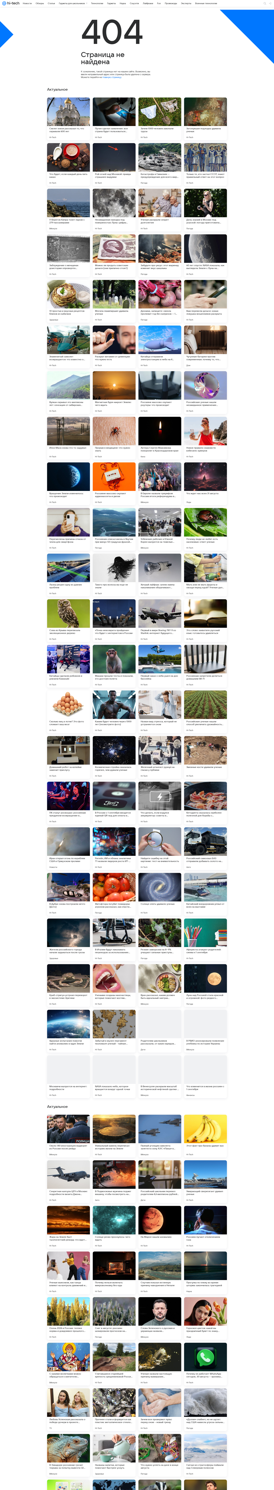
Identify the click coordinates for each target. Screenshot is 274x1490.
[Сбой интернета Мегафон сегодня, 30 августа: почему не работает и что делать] (68, 1259)
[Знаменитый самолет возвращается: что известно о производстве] (68, 347)
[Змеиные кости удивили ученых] (205, 757)
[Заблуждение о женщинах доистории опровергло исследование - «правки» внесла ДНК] (68, 255)
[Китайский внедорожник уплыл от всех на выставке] (205, 894)
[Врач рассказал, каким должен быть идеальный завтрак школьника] (159, 985)
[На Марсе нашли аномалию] (159, 1409)
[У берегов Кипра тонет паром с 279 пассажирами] (68, 210)
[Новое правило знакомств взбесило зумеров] (205, 438)
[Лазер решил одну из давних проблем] (68, 575)
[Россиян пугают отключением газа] (205, 1409)
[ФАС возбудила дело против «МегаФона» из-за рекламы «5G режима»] (68, 1213)
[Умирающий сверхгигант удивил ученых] (205, 1364)
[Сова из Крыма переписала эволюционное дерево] (68, 620)
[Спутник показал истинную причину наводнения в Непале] (159, 1455)
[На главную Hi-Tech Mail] (12, 3)
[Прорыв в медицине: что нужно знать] (114, 438)
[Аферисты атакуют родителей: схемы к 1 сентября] (205, 940)
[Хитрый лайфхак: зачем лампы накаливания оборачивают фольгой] (159, 575)
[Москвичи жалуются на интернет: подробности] (68, 1076)
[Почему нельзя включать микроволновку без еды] (114, 1455)
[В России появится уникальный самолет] (205, 1122)
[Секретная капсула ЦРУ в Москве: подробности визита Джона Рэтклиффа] (68, 1364)
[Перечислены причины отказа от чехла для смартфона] (68, 529)
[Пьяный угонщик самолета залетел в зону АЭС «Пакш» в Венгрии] (159, 1318)
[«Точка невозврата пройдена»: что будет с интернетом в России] (114, 620)
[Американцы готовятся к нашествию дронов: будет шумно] (159, 1213)
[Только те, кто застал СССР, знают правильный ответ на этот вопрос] (205, 164)
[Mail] (4, 3)
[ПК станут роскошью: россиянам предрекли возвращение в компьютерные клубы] (68, 803)
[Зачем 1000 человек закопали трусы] (159, 118)
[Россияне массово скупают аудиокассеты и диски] (114, 483)
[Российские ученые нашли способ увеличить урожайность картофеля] (205, 711)
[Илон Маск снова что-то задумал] (68, 438)
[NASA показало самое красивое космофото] (159, 1122)
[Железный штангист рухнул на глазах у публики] (159, 757)
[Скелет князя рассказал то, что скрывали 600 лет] (68, 118)
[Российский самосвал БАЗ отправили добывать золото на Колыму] (205, 848)
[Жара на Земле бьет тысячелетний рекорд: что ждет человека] (68, 1409)
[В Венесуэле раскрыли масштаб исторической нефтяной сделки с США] (159, 1076)
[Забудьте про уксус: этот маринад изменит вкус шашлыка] (159, 255)
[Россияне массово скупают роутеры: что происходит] (159, 392)
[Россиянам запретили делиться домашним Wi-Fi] (205, 666)
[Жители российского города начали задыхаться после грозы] (68, 940)
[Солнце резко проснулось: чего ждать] (114, 1409)
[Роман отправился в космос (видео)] (205, 1213)
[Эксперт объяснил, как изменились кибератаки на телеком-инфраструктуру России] (114, 1213)
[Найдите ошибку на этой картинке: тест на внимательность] (159, 848)
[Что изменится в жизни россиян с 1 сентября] (205, 1076)
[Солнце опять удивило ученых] (159, 894)
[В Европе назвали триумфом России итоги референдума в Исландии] (159, 483)
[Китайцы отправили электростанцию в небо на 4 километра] (159, 347)
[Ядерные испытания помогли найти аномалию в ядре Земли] (68, 1031)
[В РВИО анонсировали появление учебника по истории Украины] (205, 1031)
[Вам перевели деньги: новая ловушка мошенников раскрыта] (205, 301)
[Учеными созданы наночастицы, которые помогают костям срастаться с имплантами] (114, 985)
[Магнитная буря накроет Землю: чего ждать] (114, 392)
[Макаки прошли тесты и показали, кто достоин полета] (114, 666)
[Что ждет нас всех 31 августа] (205, 483)
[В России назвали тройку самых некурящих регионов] (68, 1168)
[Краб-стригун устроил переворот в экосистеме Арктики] (68, 985)
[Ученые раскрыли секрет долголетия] (159, 210)
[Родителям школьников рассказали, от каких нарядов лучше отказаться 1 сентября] (159, 1031)
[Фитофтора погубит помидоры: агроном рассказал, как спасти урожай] (114, 894)
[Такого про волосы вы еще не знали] (114, 575)
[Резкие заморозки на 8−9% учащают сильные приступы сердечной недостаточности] (159, 940)
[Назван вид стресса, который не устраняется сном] (159, 711)
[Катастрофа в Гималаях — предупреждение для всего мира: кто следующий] (159, 164)
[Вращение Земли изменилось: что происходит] (68, 483)
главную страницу (111, 77)
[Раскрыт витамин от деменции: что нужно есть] (114, 347)
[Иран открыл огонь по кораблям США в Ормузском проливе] (68, 848)
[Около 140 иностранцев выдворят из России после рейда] (68, 1318)
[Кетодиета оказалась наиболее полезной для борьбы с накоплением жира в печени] (205, 803)
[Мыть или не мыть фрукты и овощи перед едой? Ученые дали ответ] (205, 575)
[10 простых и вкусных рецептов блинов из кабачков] (68, 301)
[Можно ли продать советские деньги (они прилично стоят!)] (114, 255)
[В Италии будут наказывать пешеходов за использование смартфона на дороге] (114, 940)
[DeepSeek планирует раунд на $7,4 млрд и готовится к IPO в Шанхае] (159, 1168)
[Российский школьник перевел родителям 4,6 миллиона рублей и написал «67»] (159, 1364)
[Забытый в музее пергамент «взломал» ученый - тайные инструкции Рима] (114, 1031)
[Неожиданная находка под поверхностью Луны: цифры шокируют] (114, 210)
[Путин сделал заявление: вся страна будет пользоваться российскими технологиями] (114, 118)
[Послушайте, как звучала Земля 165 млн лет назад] (114, 1168)
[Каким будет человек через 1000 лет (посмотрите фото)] (114, 711)
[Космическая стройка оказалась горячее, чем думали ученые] (114, 757)
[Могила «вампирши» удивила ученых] (114, 301)
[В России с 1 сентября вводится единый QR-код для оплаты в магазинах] (114, 803)
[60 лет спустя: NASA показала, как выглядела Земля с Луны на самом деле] (205, 255)
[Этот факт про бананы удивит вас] (205, 1318)
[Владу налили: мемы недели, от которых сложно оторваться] (205, 1259)
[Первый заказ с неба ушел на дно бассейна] (159, 666)
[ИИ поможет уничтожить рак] (68, 1122)
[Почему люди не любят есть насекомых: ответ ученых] (205, 529)
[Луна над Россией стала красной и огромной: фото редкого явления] (205, 985)
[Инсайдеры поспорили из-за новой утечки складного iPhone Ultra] (159, 1259)
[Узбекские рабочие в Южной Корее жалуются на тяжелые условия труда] (159, 529)
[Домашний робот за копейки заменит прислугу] (68, 757)
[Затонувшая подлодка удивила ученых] (205, 118)
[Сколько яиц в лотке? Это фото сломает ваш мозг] (68, 711)
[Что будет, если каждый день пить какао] (68, 164)
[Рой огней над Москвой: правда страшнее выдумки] (114, 164)
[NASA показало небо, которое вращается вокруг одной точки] (114, 1076)
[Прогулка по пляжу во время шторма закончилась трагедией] (205, 1455)
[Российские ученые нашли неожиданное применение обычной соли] (205, 392)
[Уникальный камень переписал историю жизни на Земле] (114, 1318)
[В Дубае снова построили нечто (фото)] (68, 894)
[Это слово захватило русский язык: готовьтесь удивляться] (205, 620)
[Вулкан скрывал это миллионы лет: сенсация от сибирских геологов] (68, 392)
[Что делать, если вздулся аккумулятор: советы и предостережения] (159, 803)
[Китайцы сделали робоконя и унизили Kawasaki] (68, 666)
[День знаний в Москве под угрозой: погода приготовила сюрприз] (205, 210)
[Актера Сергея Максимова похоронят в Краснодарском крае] (159, 438)
